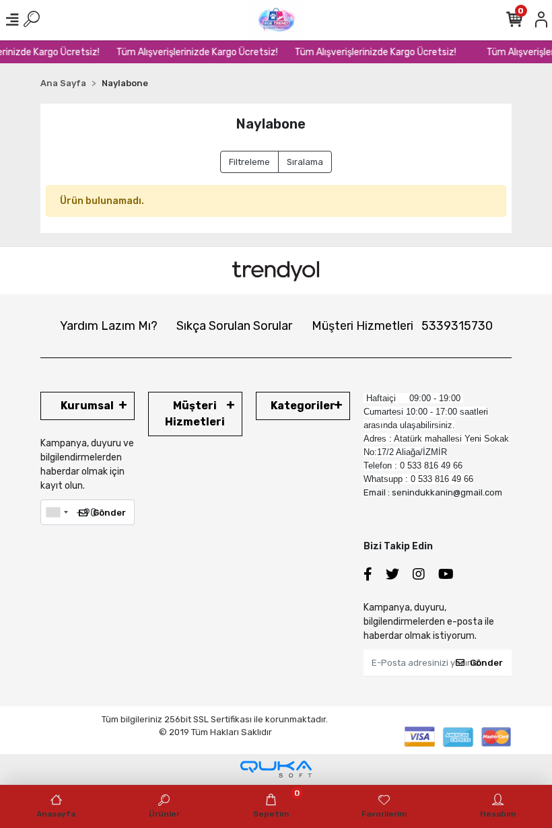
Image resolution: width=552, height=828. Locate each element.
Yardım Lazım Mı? (109, 325)
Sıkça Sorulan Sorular (234, 325)
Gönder (109, 513)
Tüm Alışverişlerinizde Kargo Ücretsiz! (192, 52)
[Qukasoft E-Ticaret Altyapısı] (276, 769)
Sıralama (305, 162)
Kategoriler (303, 405)
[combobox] (56, 512)
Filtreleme (249, 162)
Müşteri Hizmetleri (402, 325)
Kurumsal (87, 405)
